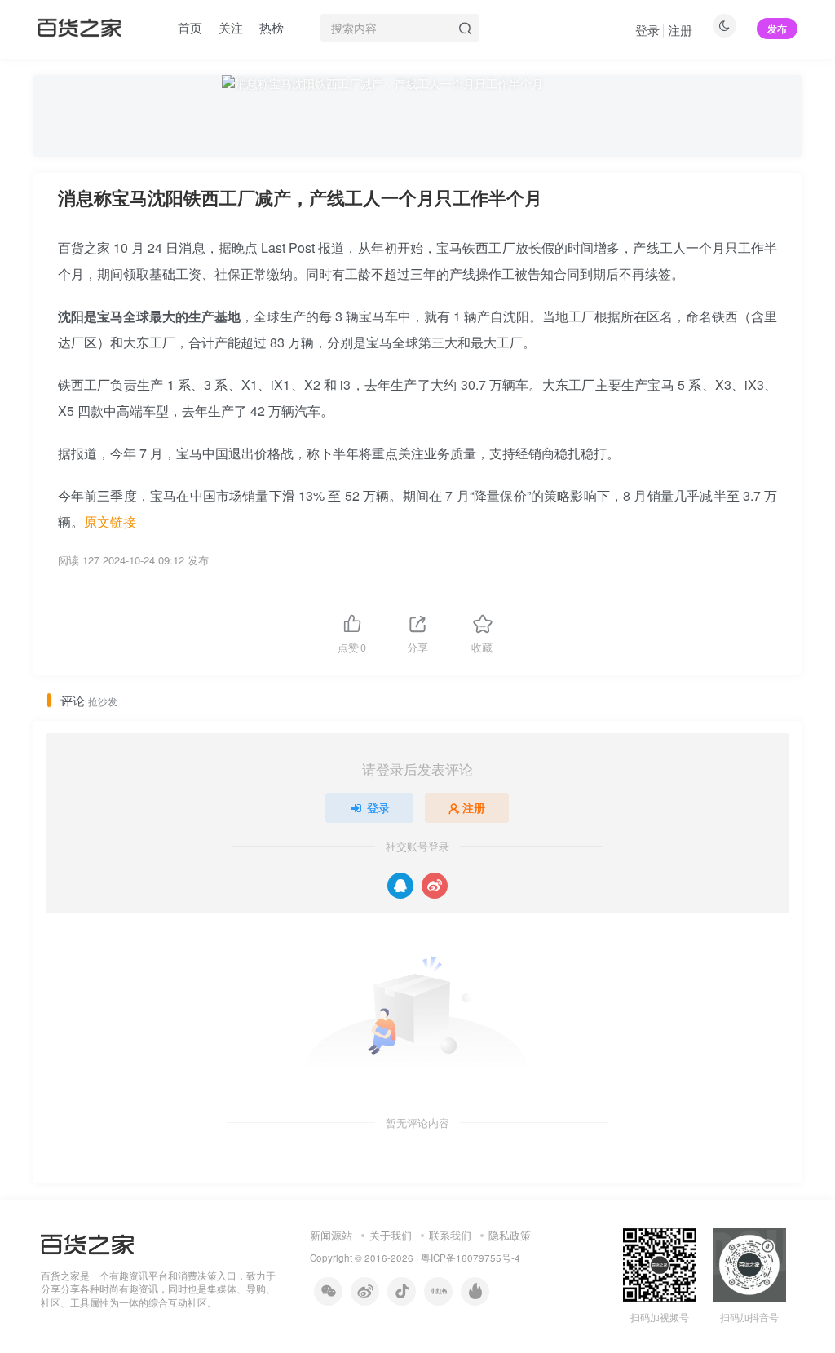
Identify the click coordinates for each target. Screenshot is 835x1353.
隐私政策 (509, 1235)
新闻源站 (331, 1235)
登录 (647, 29)
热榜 (271, 27)
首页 (190, 27)
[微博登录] (435, 886)
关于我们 (390, 1235)
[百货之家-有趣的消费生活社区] (87, 1242)
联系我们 (450, 1235)
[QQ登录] (400, 886)
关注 (231, 27)
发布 (777, 28)
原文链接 (110, 521)
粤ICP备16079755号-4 (470, 1257)
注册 (680, 29)
